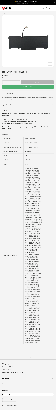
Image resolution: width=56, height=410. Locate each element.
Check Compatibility (28, 86)
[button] (49, 8)
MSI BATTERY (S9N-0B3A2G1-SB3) (13, 13)
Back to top (28, 357)
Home (3, 13)
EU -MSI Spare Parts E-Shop (11, 405)
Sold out (37, 82)
